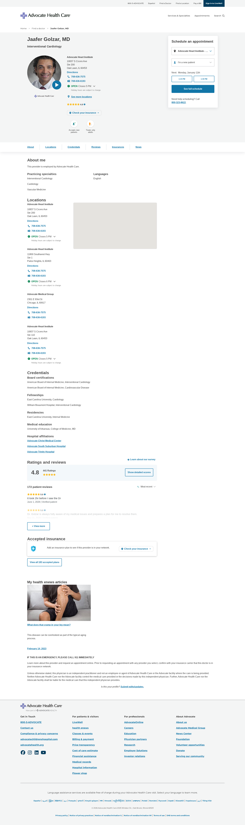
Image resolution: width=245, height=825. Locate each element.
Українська (191, 801)
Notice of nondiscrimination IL (108, 815)
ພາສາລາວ (136, 801)
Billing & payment (83, 739)
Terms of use (159, 815)
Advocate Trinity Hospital (40, 452)
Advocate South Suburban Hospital (46, 446)
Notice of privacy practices (81, 815)
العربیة (44, 801)
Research (129, 745)
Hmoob (107, 801)
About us (181, 722)
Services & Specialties (179, 15)
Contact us (26, 728)
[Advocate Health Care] (45, 15)
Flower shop (79, 773)
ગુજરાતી (80, 801)
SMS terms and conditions (178, 815)
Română (153, 801)
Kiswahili (180, 801)
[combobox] (193, 62)
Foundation (183, 739)
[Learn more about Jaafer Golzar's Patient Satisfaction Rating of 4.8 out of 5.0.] (73, 104)
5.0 (41, 494)
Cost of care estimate (85, 750)
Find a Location (182, 3)
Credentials (74, 147)
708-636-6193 (78, 81)
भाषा (101, 801)
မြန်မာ (51, 801)
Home (23, 28)
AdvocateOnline (133, 722)
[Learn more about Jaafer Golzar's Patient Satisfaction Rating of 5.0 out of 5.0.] (33, 494)
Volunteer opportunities (190, 745)
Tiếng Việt (207, 801)
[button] (56, 84)
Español (151, 3)
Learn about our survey (142, 459)
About (30, 147)
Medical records (81, 762)
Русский (162, 801)
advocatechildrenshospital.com (39, 739)
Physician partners (135, 739)
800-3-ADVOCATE (136, 3)
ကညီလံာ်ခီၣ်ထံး (118, 801)
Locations (50, 147)
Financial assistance (84, 756)
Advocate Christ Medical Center (44, 441)
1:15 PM (182, 79)
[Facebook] (23, 753)
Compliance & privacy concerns (39, 733)
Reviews (96, 147)
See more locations (81, 97)
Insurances (118, 147)
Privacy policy (61, 815)
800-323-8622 (179, 102)
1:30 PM (204, 79)
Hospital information (84, 767)
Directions (72, 72)
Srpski (171, 801)
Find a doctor (38, 28)
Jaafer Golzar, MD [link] (59, 28)
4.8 (81, 104)
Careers (128, 728)
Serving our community (190, 756)
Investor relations (134, 756)
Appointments (202, 15)
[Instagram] (30, 753)
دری (65, 801)
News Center (184, 733)
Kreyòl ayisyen (91, 801)
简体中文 (58, 801)
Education (130, 733)
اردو (199, 801)
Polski (144, 801)
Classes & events (82, 733)
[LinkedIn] (36, 753)
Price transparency (83, 745)
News (138, 147)
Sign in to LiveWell (214, 3)
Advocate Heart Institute (80, 57)
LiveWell (77, 722)
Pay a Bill (197, 3)
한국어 (128, 801)
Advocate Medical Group (40, 294)
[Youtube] (43, 753)
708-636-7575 (78, 76)
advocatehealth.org (32, 745)
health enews (80, 728)
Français (72, 801)
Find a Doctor (165, 3)
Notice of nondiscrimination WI (138, 815)
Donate (180, 750)
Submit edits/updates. (132, 687)
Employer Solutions (135, 750)
